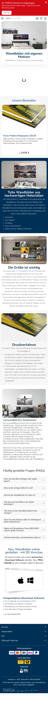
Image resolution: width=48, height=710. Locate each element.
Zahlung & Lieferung (9, 640)
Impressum (12, 679)
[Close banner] (45, 2)
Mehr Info (6, 13)
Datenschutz (25, 679)
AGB (18, 679)
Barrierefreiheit (35, 679)
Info (2, 636)
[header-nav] (2, 18)
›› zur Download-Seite (12, 614)
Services (4, 627)
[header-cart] (41, 18)
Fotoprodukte (6, 631)
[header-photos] (37, 18)
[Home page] (13, 18)
